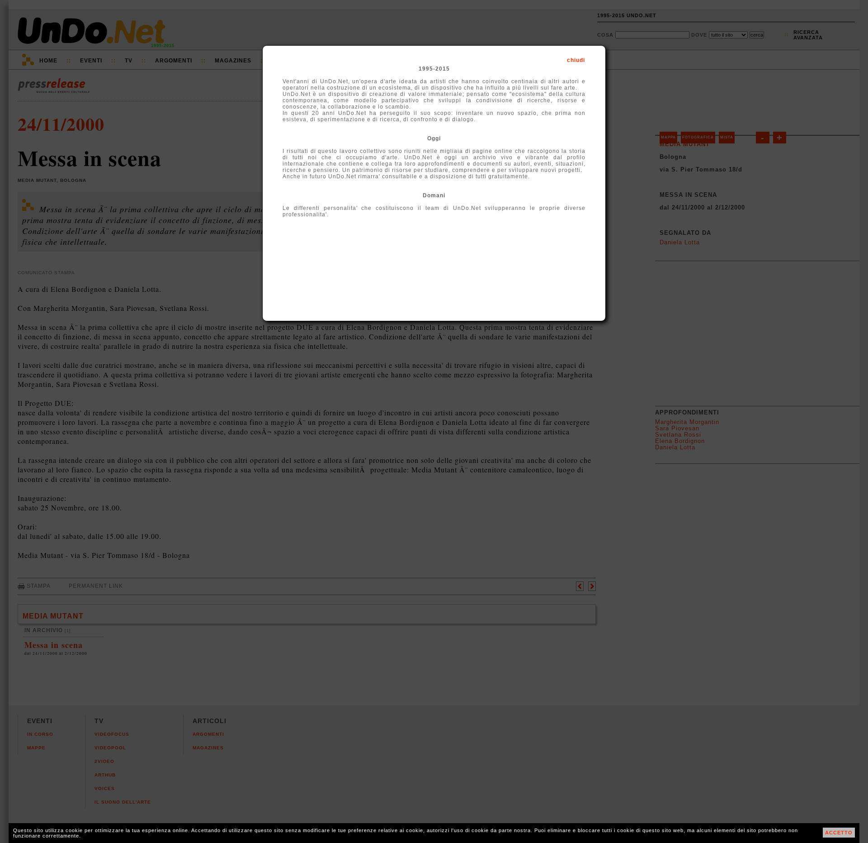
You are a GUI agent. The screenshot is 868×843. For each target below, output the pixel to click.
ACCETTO (839, 832)
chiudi (576, 60)
